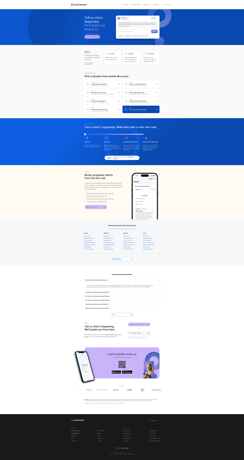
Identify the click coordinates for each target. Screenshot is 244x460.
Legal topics (74, 435)
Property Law (152, 435)
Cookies (129, 454)
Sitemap (133, 454)
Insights (99, 433)
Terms (118, 454)
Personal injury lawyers (89, 248)
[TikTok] (122, 448)
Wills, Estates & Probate (155, 438)
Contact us (99, 438)
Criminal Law (126, 435)
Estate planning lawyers (89, 238)
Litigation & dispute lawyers (89, 244)
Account (99, 441)
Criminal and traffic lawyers (89, 242)
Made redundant (129, 35)
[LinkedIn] (125, 448)
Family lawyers (87, 235)
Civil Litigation (126, 430)
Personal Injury (153, 433)
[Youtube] (127, 448)
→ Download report (88, 63)
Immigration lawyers (88, 240)
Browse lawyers (101, 430)
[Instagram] (119, 448)
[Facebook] (117, 448)
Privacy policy (123, 454)
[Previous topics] (156, 253)
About (72, 438)
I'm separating (121, 35)
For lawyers (74, 441)
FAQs (98, 435)
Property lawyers (87, 246)
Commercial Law (127, 433)
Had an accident (137, 35)
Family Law (126, 441)
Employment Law (127, 438)
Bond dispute (144, 35)
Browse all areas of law (155, 441)
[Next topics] (159, 253)
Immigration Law (153, 430)
